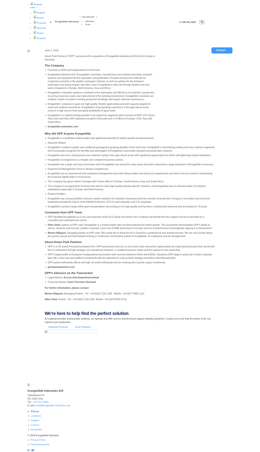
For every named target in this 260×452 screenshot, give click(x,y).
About (184, 50)
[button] (36, 6)
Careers (35, 425)
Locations (36, 416)
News (201, 50)
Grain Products (83, 327)
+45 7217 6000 (40, 402)
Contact (220, 50)
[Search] (201, 22)
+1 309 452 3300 (187, 22)
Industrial (89, 21)
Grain (87, 24)
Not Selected (88, 17)
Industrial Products (58, 327)
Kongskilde (130, 50)
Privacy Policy (38, 440)
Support (35, 420)
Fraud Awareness (40, 444)
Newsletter (36, 429)
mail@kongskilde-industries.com (53, 405)
